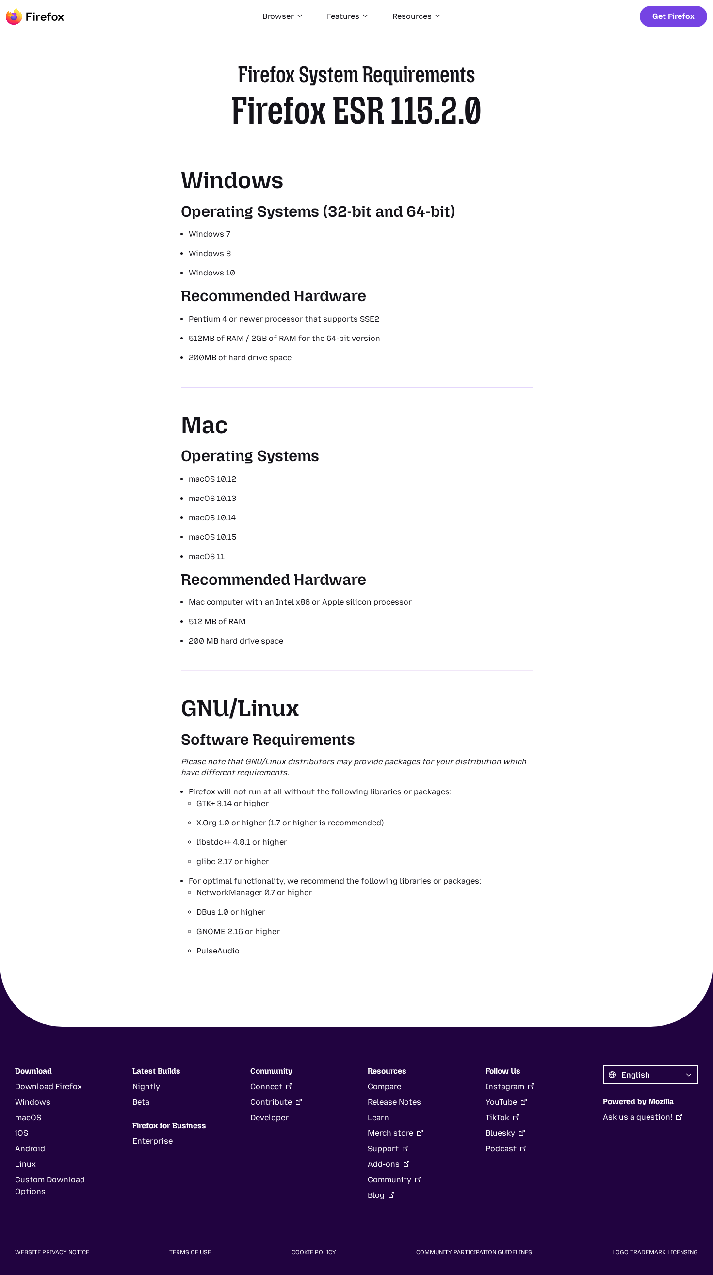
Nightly (146, 1086)
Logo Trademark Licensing (655, 1252)
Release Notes (394, 1102)
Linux (25, 1164)
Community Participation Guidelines (474, 1252)
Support (383, 1148)
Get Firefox (673, 16)
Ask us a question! (637, 1117)
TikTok (497, 1117)
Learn (378, 1117)
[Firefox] (35, 16)
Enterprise (152, 1141)
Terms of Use (190, 1252)
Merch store (390, 1133)
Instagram (505, 1086)
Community (389, 1179)
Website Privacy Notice (52, 1252)
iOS (21, 1133)
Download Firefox (48, 1086)
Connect (266, 1086)
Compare (384, 1086)
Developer (269, 1117)
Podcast (501, 1148)
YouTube (501, 1102)
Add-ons (384, 1164)
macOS (28, 1117)
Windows (32, 1102)
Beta (140, 1102)
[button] (283, 16)
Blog (376, 1195)
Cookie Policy (314, 1252)
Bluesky (500, 1133)
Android (30, 1148)
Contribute (271, 1102)
